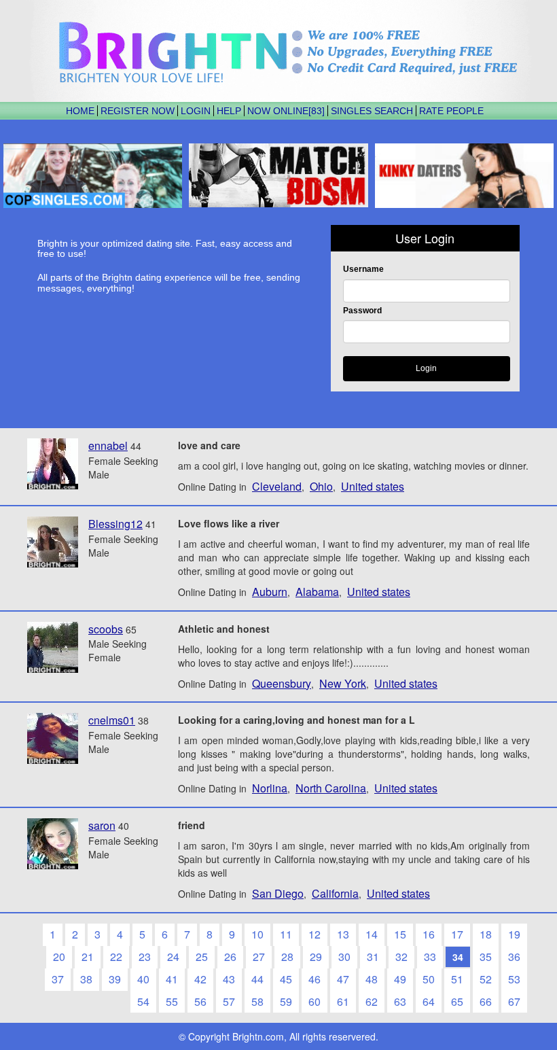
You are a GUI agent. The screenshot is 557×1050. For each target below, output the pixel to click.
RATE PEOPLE (451, 110)
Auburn (269, 591)
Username (363, 269)
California (335, 893)
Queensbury (281, 683)
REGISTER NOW (138, 110)
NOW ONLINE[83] (286, 110)
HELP (229, 110)
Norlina (269, 788)
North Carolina (330, 788)
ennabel (108, 445)
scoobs (105, 629)
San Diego (278, 893)
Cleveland (277, 486)
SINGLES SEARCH (372, 110)
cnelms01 (111, 720)
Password (362, 310)
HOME (80, 110)
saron (101, 825)
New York (342, 683)
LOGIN (196, 110)
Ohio (321, 486)
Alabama (317, 591)
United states (372, 486)
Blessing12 (115, 523)
